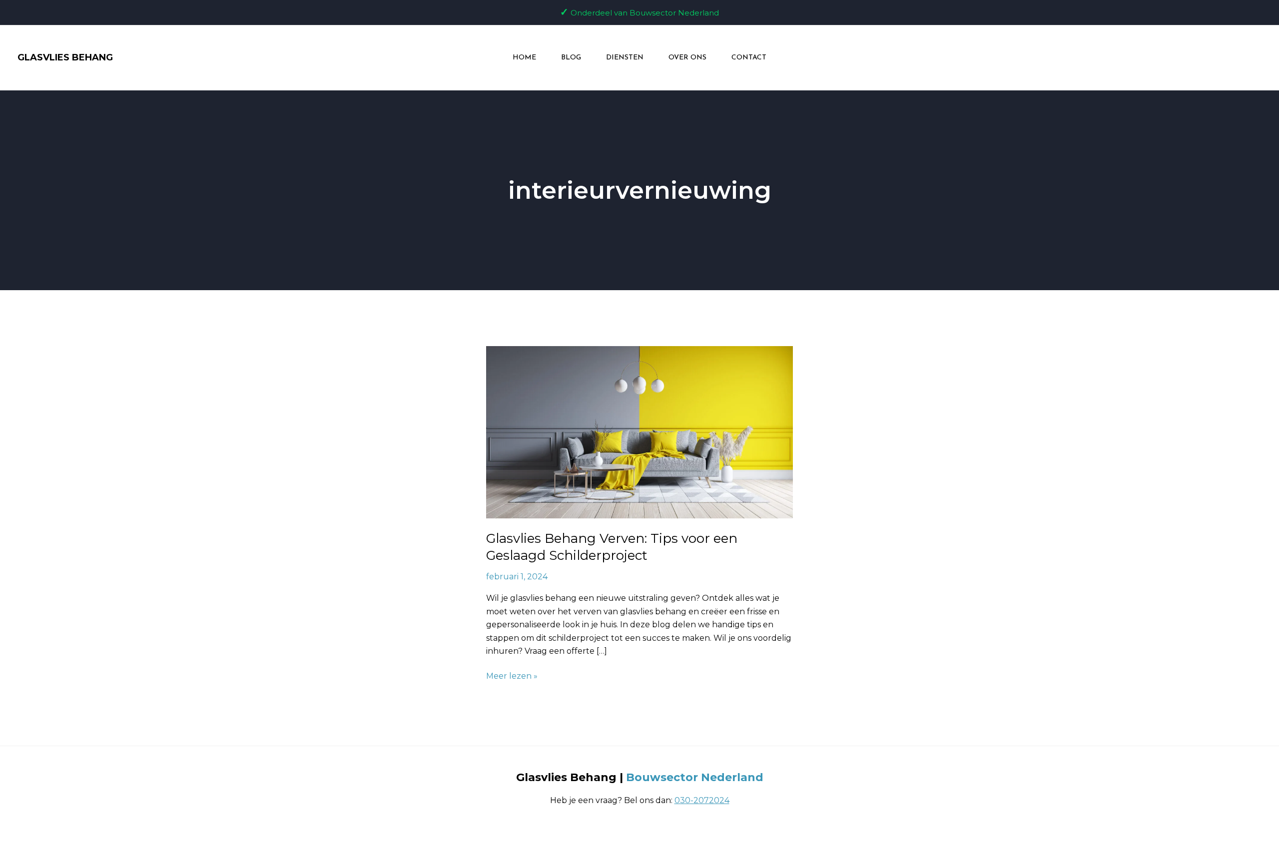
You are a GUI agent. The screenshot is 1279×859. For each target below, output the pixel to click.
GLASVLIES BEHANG (65, 57)
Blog (571, 57)
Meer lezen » (512, 675)
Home (524, 57)
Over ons (687, 57)
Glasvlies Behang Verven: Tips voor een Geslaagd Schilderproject (611, 546)
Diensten (624, 57)
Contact (748, 57)
